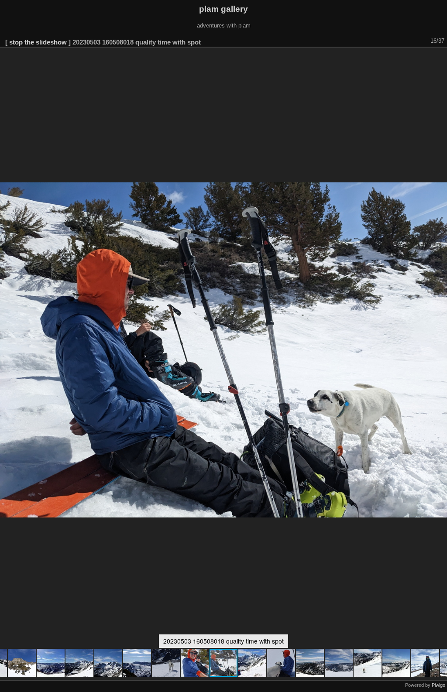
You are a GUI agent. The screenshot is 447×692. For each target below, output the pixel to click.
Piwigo (438, 685)
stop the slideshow (38, 42)
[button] (22, 663)
